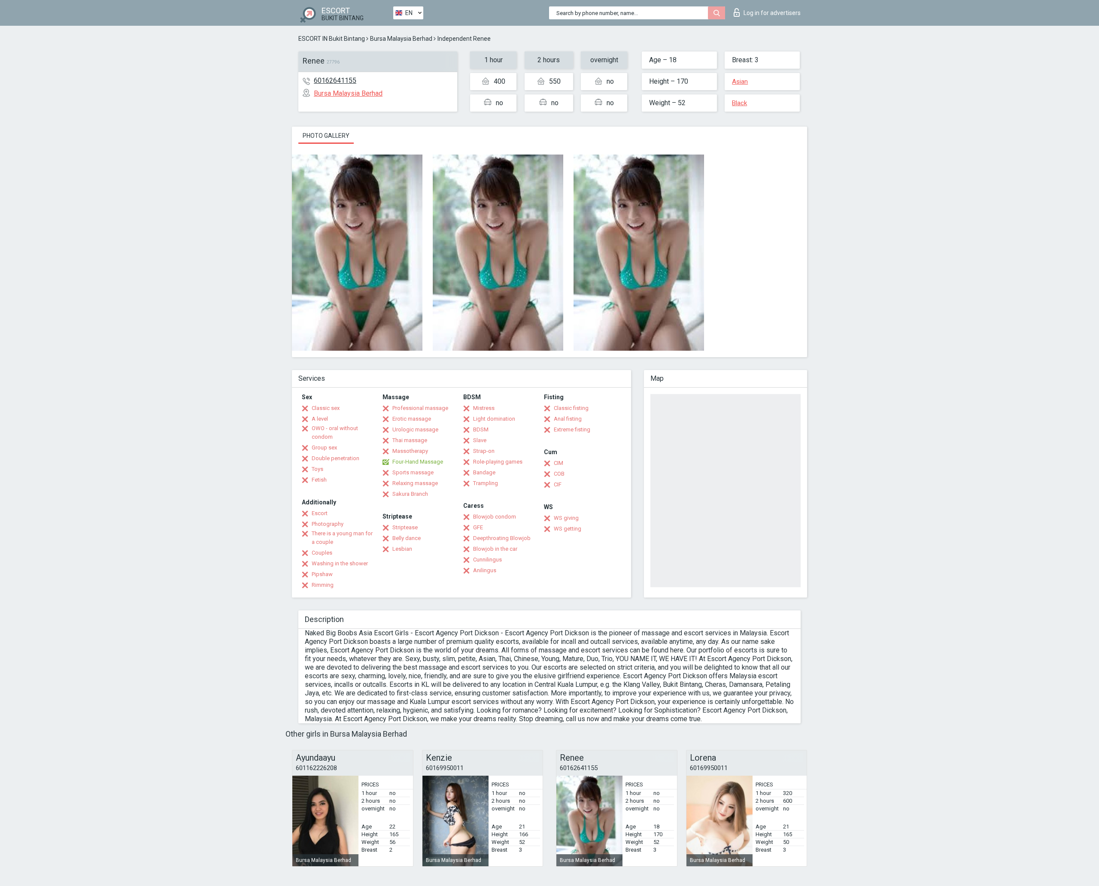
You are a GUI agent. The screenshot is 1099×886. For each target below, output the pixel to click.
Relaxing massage (415, 483)
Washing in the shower (340, 563)
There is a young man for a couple (342, 537)
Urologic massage (415, 429)
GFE (478, 527)
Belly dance (406, 538)
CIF (558, 484)
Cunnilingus (487, 559)
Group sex (324, 447)
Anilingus (484, 570)
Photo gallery (326, 135)
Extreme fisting (572, 429)
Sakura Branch (410, 494)
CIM (558, 463)
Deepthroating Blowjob (502, 538)
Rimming (323, 585)
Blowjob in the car (495, 549)
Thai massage (409, 440)
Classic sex (326, 408)
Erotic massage (411, 419)
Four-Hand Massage (417, 461)
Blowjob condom (494, 516)
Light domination (494, 419)
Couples (322, 552)
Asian (740, 81)
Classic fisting (571, 408)
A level (320, 419)
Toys (317, 469)
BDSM (481, 429)
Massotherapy (410, 451)
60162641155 (335, 80)
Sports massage (413, 472)
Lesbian (402, 549)
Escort (320, 513)
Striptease (405, 527)
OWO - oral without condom (335, 432)
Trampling (485, 483)
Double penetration (335, 458)
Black (739, 103)
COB (559, 473)
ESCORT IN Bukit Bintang (331, 38)
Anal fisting (568, 419)
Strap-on (484, 451)
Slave (479, 440)
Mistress (484, 408)
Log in (772, 12)
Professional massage (420, 408)
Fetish (319, 479)
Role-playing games (497, 461)
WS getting (567, 528)
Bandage (484, 472)
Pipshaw (322, 574)
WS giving (566, 518)
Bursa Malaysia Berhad (401, 38)
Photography (327, 524)
